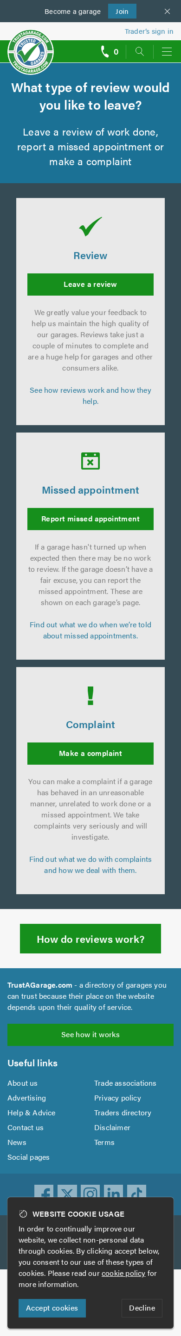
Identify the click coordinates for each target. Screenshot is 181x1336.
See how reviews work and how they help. (90, 395)
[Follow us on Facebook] (44, 1194)
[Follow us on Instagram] (90, 1194)
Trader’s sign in (149, 31)
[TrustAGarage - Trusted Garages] (30, 45)
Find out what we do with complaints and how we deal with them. (90, 864)
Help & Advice (31, 1112)
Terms (104, 1142)
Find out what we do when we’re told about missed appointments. (90, 630)
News (16, 1142)
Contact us (25, 1127)
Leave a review (90, 283)
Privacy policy (117, 1097)
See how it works (90, 1034)
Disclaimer (112, 1127)
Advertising (26, 1097)
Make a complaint (90, 753)
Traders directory (122, 1112)
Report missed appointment (90, 518)
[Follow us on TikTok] (137, 1194)
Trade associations (125, 1082)
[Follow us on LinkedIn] (113, 1194)
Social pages (28, 1156)
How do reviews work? (91, 938)
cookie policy (124, 1273)
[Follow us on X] (67, 1194)
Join (118, 11)
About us (22, 1082)
